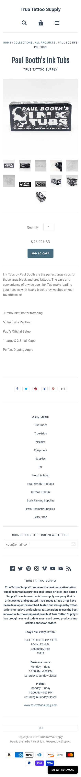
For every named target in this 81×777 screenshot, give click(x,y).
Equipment (40, 450)
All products (45, 42)
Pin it (35, 389)
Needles (40, 441)
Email (63, 389)
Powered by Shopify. (57, 741)
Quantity (33, 227)
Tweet (26, 389)
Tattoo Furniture (41, 492)
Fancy (44, 389)
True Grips (40, 433)
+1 (53, 389)
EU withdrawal (63, 770)
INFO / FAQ (40, 517)
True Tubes (40, 425)
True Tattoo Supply (40, 9)
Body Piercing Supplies (40, 500)
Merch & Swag (40, 475)
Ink (40, 467)
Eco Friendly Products (40, 483)
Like (17, 389)
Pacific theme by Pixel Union (27, 741)
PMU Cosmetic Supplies (40, 508)
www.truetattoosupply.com (40, 705)
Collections (23, 42)
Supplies (40, 458)
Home (7, 42)
